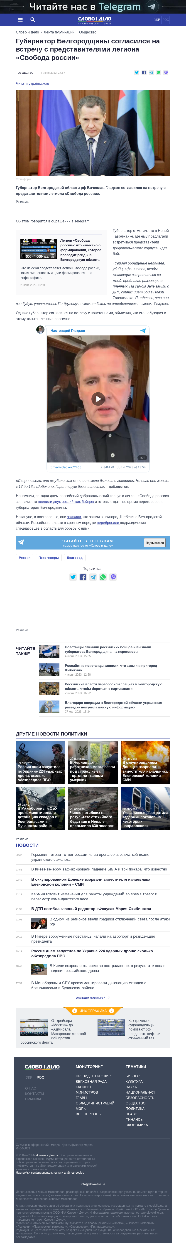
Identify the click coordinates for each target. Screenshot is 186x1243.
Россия (24, 557)
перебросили (108, 523)
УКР (157, 19)
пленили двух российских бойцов (66, 502)
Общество (87, 32)
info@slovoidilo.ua (93, 1184)
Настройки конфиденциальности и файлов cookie (50, 1172)
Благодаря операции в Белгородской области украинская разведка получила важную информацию (113, 707)
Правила (33, 1099)
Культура (134, 1081)
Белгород (75, 557)
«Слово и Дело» (47, 1155)
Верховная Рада (91, 1081)
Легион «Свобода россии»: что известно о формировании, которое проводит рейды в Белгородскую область (80, 250)
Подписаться (155, 543)
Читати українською (32, 83)
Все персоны (88, 1114)
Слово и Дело (27, 32)
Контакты (34, 1094)
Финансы (134, 1119)
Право (131, 1114)
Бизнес (133, 1076)
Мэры (81, 1109)
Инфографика (93, 1011)
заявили (74, 517)
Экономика (137, 1125)
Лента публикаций (59, 32)
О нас (30, 1088)
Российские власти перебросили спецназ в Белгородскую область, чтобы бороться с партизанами (113, 688)
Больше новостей (90, 997)
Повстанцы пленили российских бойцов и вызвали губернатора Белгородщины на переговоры (108, 651)
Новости (27, 845)
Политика (135, 1109)
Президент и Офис (93, 1076)
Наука (131, 1087)
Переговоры (49, 557)
